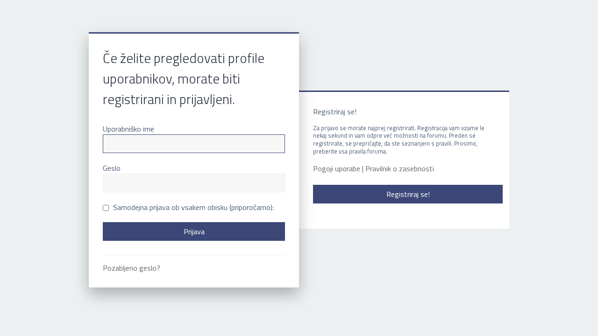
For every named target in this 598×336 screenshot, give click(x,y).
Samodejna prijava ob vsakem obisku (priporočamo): (192, 207)
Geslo (112, 168)
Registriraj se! (408, 194)
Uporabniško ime (128, 128)
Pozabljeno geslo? (131, 267)
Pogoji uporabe (336, 169)
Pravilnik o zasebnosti (399, 169)
